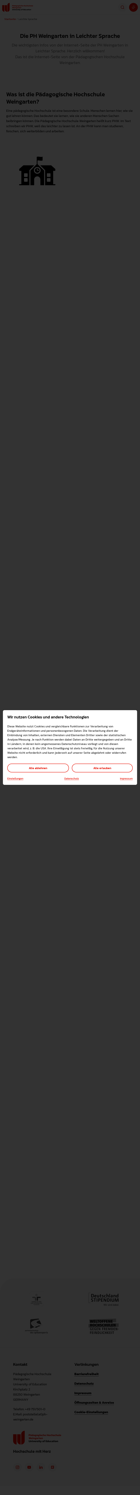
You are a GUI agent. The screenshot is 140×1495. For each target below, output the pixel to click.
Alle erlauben (102, 768)
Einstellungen (15, 778)
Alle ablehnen (38, 768)
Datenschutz (71, 778)
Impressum (126, 778)
